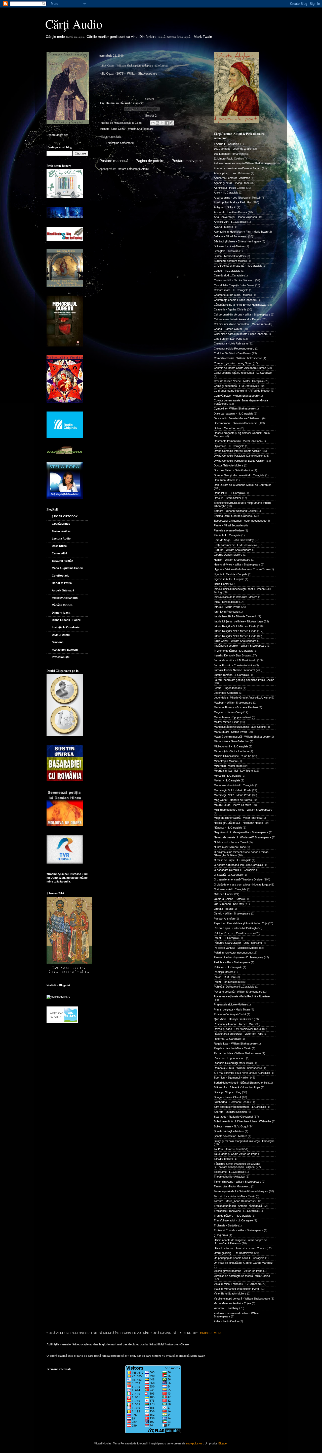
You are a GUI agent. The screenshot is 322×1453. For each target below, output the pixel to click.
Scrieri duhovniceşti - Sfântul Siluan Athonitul (240, 1082)
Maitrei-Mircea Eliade (226, 721)
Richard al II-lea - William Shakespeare (237, 1053)
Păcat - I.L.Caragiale (226, 937)
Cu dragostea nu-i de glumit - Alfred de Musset (242, 390)
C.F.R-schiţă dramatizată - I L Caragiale (238, 265)
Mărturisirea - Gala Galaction (231, 741)
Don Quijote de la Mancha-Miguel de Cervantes (242, 484)
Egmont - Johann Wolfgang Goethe (235, 510)
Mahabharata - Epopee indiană (232, 717)
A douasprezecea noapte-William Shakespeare (242, 163)
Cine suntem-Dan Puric (228, 338)
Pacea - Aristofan (224, 918)
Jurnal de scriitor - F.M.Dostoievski (235, 660)
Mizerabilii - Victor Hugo (228, 765)
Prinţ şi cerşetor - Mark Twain (232, 1009)
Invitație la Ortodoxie (65, 627)
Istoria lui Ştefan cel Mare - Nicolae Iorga (238, 621)
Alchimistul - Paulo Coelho (229, 187)
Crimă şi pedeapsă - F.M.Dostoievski (236, 385)
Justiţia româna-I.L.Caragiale (231, 674)
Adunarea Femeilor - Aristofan (232, 177)
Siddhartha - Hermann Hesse (232, 1101)
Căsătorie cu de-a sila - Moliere (233, 294)
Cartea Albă (59, 553)
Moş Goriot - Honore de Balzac (233, 799)
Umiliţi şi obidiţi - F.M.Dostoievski (233, 1252)
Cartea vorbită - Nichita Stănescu (234, 280)
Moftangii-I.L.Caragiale (227, 775)
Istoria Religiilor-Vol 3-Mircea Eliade (235, 636)
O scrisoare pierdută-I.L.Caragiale (234, 869)
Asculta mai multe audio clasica (121, 103)
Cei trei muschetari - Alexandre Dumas (237, 319)
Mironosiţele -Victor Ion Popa (231, 751)
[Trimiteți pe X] (162, 122)
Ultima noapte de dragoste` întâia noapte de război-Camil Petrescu (240, 1242)
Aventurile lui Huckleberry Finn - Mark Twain (241, 231)
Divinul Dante (61, 634)
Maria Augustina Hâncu (67, 568)
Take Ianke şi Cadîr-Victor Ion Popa (235, 1153)
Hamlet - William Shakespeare (232, 559)
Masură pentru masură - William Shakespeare (242, 736)
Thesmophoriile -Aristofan (229, 1176)
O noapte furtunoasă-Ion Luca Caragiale (238, 864)
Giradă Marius (61, 523)
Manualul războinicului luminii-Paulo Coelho (240, 726)
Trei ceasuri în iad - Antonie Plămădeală (238, 1205)
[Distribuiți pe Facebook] (167, 122)
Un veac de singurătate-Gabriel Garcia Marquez (243, 1262)
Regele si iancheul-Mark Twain (232, 1048)
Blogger (222, 1443)
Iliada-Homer (221, 583)
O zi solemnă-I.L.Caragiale (230, 889)
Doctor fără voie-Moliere (228, 465)
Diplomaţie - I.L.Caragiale (229, 446)
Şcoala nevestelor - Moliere (230, 1136)
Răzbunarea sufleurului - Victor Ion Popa (238, 1033)
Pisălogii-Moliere (223, 971)
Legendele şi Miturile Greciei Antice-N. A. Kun (241, 697)
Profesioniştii (60, 656)
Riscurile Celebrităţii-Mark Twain (233, 1062)
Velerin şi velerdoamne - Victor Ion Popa (238, 1270)
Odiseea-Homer (223, 894)
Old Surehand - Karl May (229, 903)
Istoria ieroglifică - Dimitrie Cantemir (235, 616)
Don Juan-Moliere (224, 480)
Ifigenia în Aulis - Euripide (229, 579)
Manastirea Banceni (65, 649)
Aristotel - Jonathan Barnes (230, 212)
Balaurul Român (62, 560)
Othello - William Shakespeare (232, 913)
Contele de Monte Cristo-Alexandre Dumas (240, 367)
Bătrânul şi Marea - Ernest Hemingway (237, 241)
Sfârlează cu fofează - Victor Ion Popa (237, 1087)
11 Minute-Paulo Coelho (228, 158)
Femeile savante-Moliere (229, 530)
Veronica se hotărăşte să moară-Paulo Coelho (242, 1275)
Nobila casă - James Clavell (231, 842)
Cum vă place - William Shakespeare (236, 395)
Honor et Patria (62, 582)
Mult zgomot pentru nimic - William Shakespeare (243, 809)
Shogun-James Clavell (227, 1097)
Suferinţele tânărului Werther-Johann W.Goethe (242, 1121)
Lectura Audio (61, 538)
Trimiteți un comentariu (120, 142)
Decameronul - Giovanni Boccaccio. (236, 423)
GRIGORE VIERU (211, 1333)
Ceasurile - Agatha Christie (230, 309)
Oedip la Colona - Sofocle (229, 898)
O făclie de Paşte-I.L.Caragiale (232, 860)
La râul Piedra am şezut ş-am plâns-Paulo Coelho (244, 679)
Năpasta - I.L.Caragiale (228, 827)
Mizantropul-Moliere (226, 761)
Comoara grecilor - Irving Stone (233, 363)
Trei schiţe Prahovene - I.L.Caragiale (236, 1210)
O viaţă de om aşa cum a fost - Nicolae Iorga (241, 884)
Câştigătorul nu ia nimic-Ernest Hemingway (240, 304)
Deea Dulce (59, 545)
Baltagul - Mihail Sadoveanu (230, 236)
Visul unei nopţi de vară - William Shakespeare (242, 1298)
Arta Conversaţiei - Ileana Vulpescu (235, 216)
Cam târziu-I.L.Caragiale (229, 275)
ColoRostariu (60, 575)
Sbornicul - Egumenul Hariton (231, 1077)
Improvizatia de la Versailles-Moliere (235, 596)
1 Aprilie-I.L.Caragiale (226, 143)
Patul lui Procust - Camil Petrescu (234, 933)
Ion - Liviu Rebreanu (226, 611)
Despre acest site (57, 134)
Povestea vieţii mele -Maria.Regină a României (242, 996)
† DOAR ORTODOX (64, 516)
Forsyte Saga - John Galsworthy (234, 540)
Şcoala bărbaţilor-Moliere (229, 1131)
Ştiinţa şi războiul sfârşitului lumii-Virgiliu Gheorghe (244, 1141)
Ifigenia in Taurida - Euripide (230, 574)
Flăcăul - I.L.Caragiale (227, 535)
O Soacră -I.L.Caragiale (228, 874)
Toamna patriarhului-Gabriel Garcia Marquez (241, 1191)
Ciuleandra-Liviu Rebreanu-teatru (234, 348)
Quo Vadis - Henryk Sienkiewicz (233, 1019)
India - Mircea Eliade (226, 601)
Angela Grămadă (63, 590)
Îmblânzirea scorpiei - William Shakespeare (240, 645)
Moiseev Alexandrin (65, 597)
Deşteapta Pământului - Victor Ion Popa (238, 441)
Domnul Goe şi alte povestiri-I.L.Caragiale (239, 475)
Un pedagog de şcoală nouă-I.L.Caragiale (239, 1257)
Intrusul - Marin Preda (227, 606)
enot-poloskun (194, 1443)
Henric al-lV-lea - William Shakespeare (237, 564)
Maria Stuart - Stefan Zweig (230, 731)
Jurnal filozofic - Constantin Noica (234, 665)
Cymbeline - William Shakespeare (234, 408)
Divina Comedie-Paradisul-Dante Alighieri (238, 455)
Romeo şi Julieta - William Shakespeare (238, 1067)
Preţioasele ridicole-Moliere (230, 1004)
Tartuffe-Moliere (223, 1158)
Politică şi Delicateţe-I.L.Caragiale (234, 986)
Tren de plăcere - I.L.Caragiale (232, 1215)
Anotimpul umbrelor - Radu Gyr (233, 202)
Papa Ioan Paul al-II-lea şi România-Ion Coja (240, 923)
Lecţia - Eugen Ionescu (228, 687)
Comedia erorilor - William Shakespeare (238, 358)
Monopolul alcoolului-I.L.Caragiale (234, 785)
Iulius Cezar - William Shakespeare (132, 128)
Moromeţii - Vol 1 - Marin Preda (232, 790)
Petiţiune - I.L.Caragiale (228, 967)
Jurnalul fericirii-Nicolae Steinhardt (234, 670)
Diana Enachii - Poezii (66, 619)
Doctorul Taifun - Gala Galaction (233, 470)
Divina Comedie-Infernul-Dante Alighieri (237, 450)
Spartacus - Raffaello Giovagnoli (233, 1116)
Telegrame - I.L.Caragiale (229, 1171)
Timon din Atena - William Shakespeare (237, 1181)
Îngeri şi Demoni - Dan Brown (232, 655)
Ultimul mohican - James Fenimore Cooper (240, 1248)
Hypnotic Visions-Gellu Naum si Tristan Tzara (242, 569)
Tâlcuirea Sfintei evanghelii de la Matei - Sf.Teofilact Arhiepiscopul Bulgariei (238, 1165)
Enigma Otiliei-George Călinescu (233, 515)
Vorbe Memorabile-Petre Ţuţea (232, 1303)
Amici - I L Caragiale (226, 192)
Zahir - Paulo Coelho (226, 1321)
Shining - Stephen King (227, 1092)
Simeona (57, 642)
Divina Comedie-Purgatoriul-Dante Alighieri (239, 460)
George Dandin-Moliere (228, 554)
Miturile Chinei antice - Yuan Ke (232, 755)
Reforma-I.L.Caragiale (227, 1038)
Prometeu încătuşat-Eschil (230, 1014)
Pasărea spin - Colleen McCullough (235, 928)
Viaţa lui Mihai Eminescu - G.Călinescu (237, 1283)
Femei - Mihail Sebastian (229, 525)
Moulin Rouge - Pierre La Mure (232, 804)
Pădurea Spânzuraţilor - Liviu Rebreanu (238, 942)
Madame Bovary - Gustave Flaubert (236, 707)
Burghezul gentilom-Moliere (230, 260)
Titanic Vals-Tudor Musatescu (232, 1186)
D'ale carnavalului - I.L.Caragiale (233, 413)
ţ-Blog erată (221, 1235)
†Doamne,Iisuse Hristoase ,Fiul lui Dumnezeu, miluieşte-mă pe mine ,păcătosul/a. (67, 877)
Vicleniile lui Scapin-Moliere (230, 1293)
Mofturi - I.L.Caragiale (227, 780)
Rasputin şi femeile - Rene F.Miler (234, 1024)
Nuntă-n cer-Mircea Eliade (230, 846)
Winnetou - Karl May (226, 1308)
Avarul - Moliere (223, 226)
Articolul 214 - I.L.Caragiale (230, 221)
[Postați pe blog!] (157, 122)
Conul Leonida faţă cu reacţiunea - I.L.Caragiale (243, 372)
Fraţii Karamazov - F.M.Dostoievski (235, 545)
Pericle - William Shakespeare (232, 962)
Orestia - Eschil (223, 908)
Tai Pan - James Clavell (228, 1149)
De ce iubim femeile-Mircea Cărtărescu (237, 418)
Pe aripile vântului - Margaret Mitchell (236, 947)
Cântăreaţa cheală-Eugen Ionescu (235, 299)
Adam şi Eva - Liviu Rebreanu (232, 173)
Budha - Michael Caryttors (230, 256)
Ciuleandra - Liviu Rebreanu (231, 343)
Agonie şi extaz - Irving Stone (232, 182)
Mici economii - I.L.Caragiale (231, 746)
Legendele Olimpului (226, 692)
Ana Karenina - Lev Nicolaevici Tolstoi (237, 197)
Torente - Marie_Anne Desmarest (234, 1201)
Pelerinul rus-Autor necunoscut (233, 952)
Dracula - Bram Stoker (227, 497)
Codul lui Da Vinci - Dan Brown (232, 353)
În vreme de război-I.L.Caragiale (233, 650)
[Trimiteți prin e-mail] (152, 122)
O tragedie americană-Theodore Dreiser (238, 879)
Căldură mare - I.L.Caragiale (231, 290)
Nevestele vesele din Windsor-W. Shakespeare (242, 837)
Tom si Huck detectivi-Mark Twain (234, 1196)
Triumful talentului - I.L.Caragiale (233, 1220)
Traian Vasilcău (61, 531)
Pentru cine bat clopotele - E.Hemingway (238, 957)
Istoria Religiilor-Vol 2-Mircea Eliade (235, 631)
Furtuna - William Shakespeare (232, 549)
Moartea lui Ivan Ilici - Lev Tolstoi (233, 770)
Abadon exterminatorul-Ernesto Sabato (237, 168)
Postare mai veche (187, 161)
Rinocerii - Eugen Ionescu (229, 1058)
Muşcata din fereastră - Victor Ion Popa (238, 817)
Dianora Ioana (61, 612)
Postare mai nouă (113, 161)
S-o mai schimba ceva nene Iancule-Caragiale (242, 1072)
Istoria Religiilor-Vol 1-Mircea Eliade (235, 626)
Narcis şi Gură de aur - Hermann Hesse (238, 822)
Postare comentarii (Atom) (133, 168)
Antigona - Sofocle (225, 207)
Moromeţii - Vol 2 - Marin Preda (232, 795)
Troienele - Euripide (225, 1225)
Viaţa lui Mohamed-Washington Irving (236, 1288)
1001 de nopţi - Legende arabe (232, 148)
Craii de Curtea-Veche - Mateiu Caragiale (239, 381)
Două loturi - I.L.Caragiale (229, 492)
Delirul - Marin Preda (226, 428)
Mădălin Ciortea (62, 605)
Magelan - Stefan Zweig (228, 712)
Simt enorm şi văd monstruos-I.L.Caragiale (240, 1106)
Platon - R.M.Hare (225, 976)
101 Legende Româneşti (229, 153)
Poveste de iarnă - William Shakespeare (238, 991)
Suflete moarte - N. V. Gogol (231, 1126)
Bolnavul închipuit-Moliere (229, 246)
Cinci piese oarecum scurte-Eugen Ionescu (240, 333)
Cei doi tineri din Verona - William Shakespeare (242, 314)
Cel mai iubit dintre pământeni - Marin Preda (240, 324)
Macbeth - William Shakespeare (233, 702)
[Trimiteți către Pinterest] (171, 122)
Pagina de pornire (150, 161)
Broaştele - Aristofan (226, 250)
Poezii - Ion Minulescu (227, 981)
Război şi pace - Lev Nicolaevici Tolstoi (237, 1028)
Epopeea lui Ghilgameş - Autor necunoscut (240, 520)
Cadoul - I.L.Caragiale (227, 270)
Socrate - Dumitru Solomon (230, 1111)
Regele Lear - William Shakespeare (235, 1043)
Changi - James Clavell (228, 328)
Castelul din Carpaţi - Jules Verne (234, 285)
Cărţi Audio (73, 24)
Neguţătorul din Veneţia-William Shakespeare (241, 832)
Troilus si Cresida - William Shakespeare (238, 1230)
